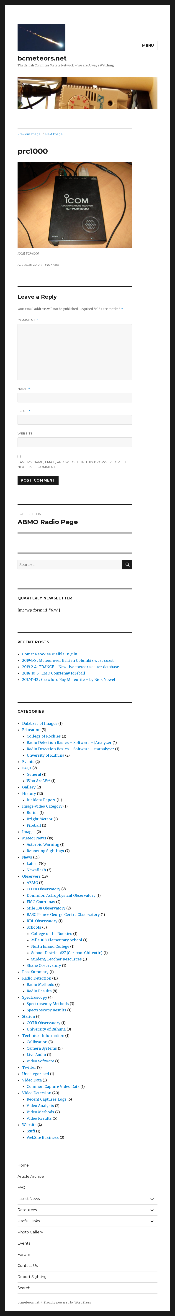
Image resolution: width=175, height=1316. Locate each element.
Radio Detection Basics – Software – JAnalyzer (69, 742)
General (34, 774)
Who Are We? (38, 780)
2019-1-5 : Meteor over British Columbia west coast (68, 660)
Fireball (34, 825)
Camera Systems (42, 1048)
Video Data (32, 1080)
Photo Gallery (30, 1232)
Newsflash (36, 870)
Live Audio (36, 1054)
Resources (27, 1210)
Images (29, 831)
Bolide (33, 812)
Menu (148, 45)
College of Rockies (44, 736)
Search (24, 1288)
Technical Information (43, 1035)
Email (24, 411)
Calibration (37, 1042)
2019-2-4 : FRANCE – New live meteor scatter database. (71, 666)
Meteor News (34, 838)
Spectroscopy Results (46, 1010)
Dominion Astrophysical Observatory (61, 895)
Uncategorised (35, 1073)
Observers (31, 876)
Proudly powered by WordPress (67, 1302)
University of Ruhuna (46, 1029)
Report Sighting (32, 1277)
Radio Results (39, 991)
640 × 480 (51, 264)
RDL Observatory (42, 921)
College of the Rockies (51, 933)
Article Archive (31, 1176)
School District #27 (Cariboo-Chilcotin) (67, 952)
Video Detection (36, 1093)
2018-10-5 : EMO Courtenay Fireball (53, 673)
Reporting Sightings (45, 851)
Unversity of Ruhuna (45, 755)
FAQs (26, 768)
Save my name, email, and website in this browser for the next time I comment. (72, 464)
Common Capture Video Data (53, 1086)
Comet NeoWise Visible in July (49, 654)
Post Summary (35, 972)
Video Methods (40, 1112)
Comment (28, 320)
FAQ (21, 1187)
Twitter (29, 1067)
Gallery (29, 787)
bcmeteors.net (42, 58)
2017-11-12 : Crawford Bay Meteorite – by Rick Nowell (69, 679)
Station (28, 1016)
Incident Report (41, 800)
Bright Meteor (40, 819)
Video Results (39, 1118)
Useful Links (29, 1221)
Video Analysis (40, 1105)
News (27, 857)
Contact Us (28, 1265)
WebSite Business (43, 1137)
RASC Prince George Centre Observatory (63, 914)
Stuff (31, 1131)
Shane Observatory (44, 965)
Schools (34, 927)
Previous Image (29, 134)
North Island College (50, 946)
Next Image (54, 134)
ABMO (32, 882)
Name (24, 389)
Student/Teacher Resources (56, 959)
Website (25, 433)
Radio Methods (40, 984)
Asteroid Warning (43, 844)
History (29, 793)
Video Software (40, 1061)
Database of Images (39, 723)
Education (31, 729)
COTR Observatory (43, 889)
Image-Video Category (42, 806)
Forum (24, 1254)
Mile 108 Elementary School (56, 940)
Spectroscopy (34, 997)
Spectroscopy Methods (48, 1003)
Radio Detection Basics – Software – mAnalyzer (70, 749)
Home (23, 1165)
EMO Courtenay (41, 901)
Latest (32, 863)
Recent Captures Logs (47, 1099)
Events (28, 761)
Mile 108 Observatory (46, 908)
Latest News (29, 1199)
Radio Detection (36, 978)
